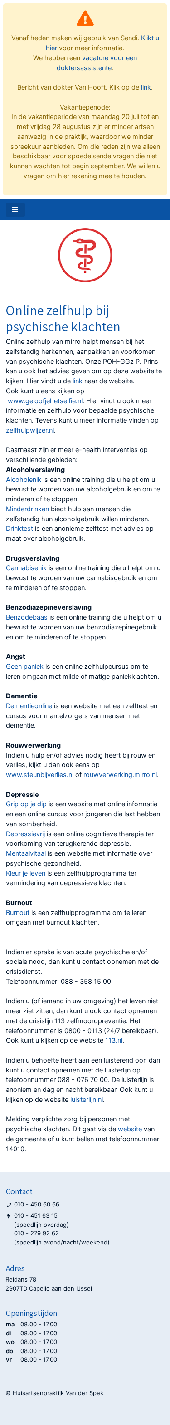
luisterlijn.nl (86, 1100)
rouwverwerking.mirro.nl (120, 775)
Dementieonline (29, 706)
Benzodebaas (27, 617)
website (130, 1129)
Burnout (17, 913)
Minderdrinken (27, 509)
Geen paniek (25, 666)
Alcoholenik (23, 480)
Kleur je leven (26, 873)
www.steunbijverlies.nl (39, 775)
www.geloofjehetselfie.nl (45, 401)
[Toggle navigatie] (15, 210)
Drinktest (19, 528)
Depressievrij (25, 834)
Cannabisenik (26, 568)
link (146, 87)
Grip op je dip (27, 804)
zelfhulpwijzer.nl (30, 430)
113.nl (113, 1040)
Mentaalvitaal (26, 853)
